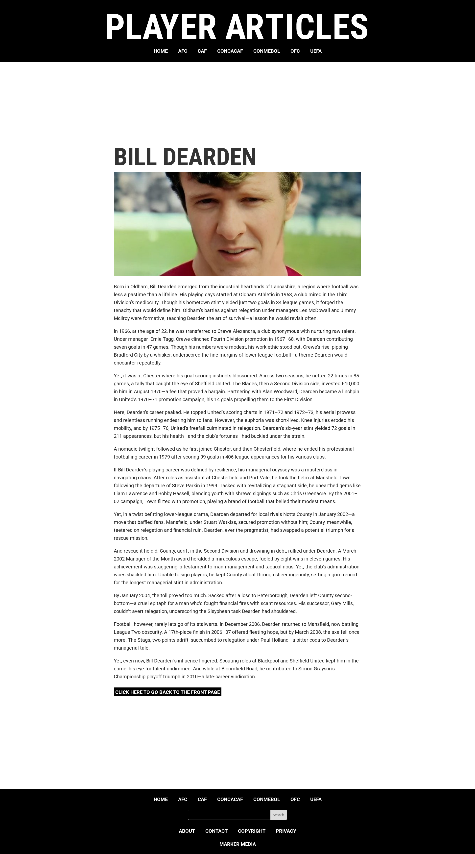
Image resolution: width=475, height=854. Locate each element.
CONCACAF (230, 51)
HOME (161, 51)
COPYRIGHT (251, 831)
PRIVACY (286, 831)
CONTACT (216, 831)
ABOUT (187, 831)
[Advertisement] (237, 103)
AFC (182, 51)
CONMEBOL (266, 51)
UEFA (316, 51)
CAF (202, 51)
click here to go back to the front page (167, 692)
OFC (295, 51)
